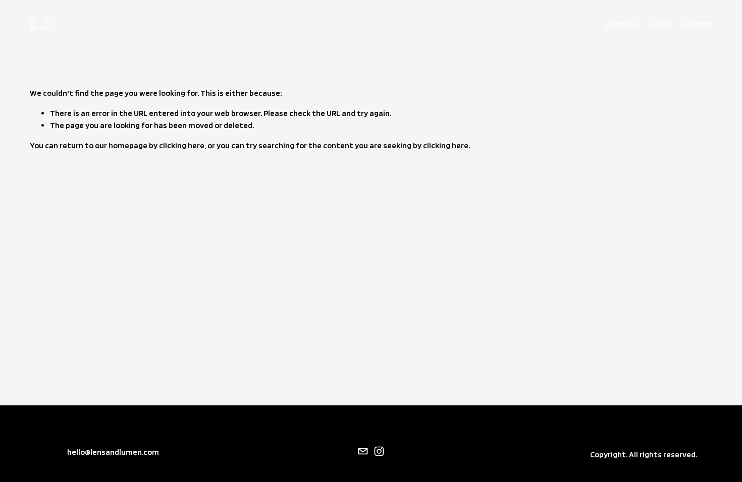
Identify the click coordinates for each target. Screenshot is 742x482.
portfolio (622, 24)
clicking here (181, 145)
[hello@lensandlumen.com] (363, 451)
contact (697, 24)
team (661, 24)
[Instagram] (379, 451)
